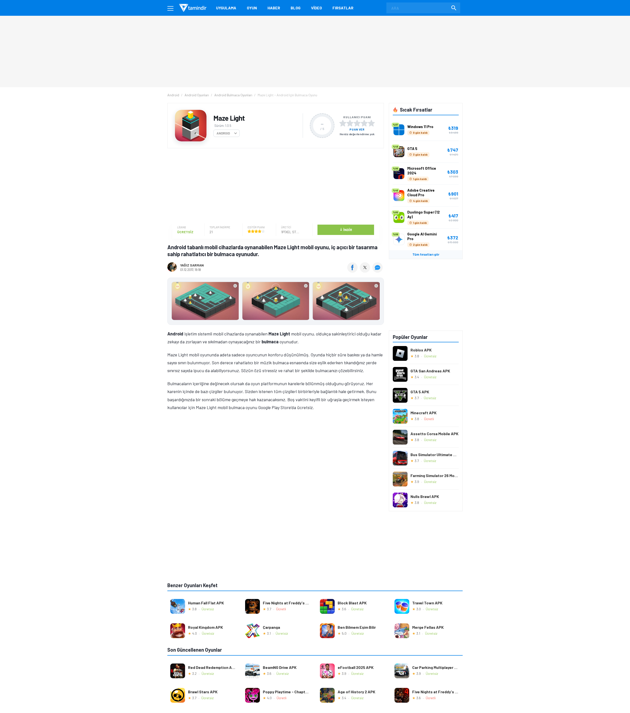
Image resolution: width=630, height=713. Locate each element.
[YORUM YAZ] (378, 271)
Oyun (252, 7)
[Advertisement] (274, 186)
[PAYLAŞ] (353, 271)
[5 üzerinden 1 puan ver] (342, 123)
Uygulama (226, 7)
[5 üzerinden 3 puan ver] (357, 123)
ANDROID (223, 133)
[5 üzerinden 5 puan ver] (371, 123)
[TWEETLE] (365, 271)
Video (316, 7)
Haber (274, 7)
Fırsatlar (342, 7)
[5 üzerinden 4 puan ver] (364, 123)
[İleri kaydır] (378, 301)
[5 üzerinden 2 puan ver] (349, 123)
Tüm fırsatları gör (425, 254)
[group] (276, 302)
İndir (346, 229)
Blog (295, 7)
